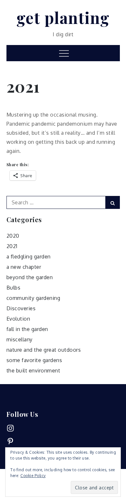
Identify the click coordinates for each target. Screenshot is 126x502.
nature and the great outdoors (43, 350)
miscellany (19, 339)
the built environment (33, 370)
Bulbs (13, 287)
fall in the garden (27, 329)
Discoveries (21, 308)
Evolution (18, 318)
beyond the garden (29, 277)
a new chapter (23, 267)
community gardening (33, 298)
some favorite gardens (34, 360)
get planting (63, 17)
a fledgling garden (28, 256)
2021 (11, 246)
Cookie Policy (33, 475)
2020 (12, 236)
